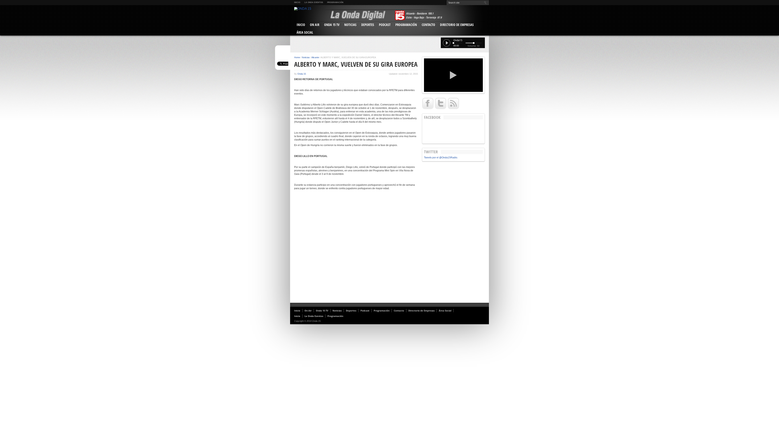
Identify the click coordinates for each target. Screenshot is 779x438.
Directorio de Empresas (457, 25)
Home (297, 57)
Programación (335, 2)
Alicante (315, 57)
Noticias (350, 25)
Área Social (305, 32)
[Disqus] (356, 248)
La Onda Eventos (313, 2)
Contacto (428, 25)
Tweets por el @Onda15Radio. (441, 157)
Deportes (367, 25)
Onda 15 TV (331, 25)
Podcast (385, 25)
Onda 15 (301, 74)
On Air (314, 25)
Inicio (297, 2)
